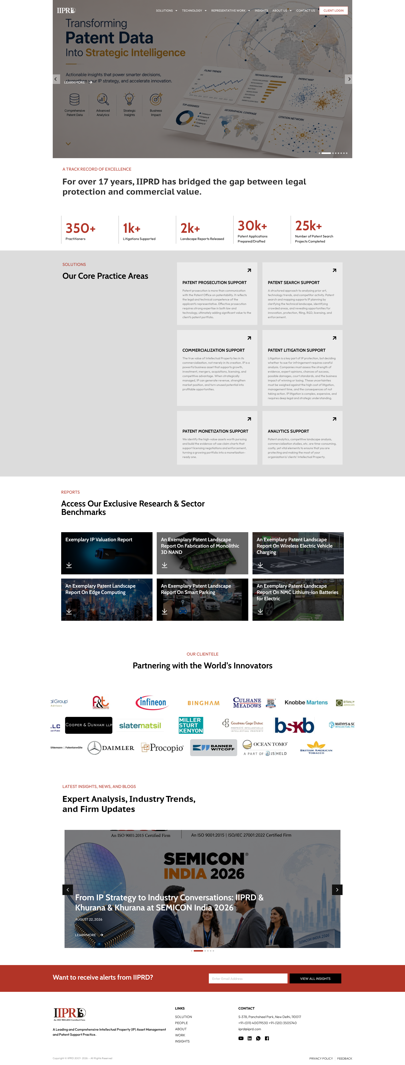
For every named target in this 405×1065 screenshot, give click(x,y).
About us (279, 10)
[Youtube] (241, 1038)
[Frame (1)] (249, 1038)
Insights (261, 10)
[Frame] (258, 1038)
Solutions (164, 10)
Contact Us (305, 10)
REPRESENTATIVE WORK (228, 10)
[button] (349, 79)
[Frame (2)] (267, 1038)
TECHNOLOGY (192, 10)
